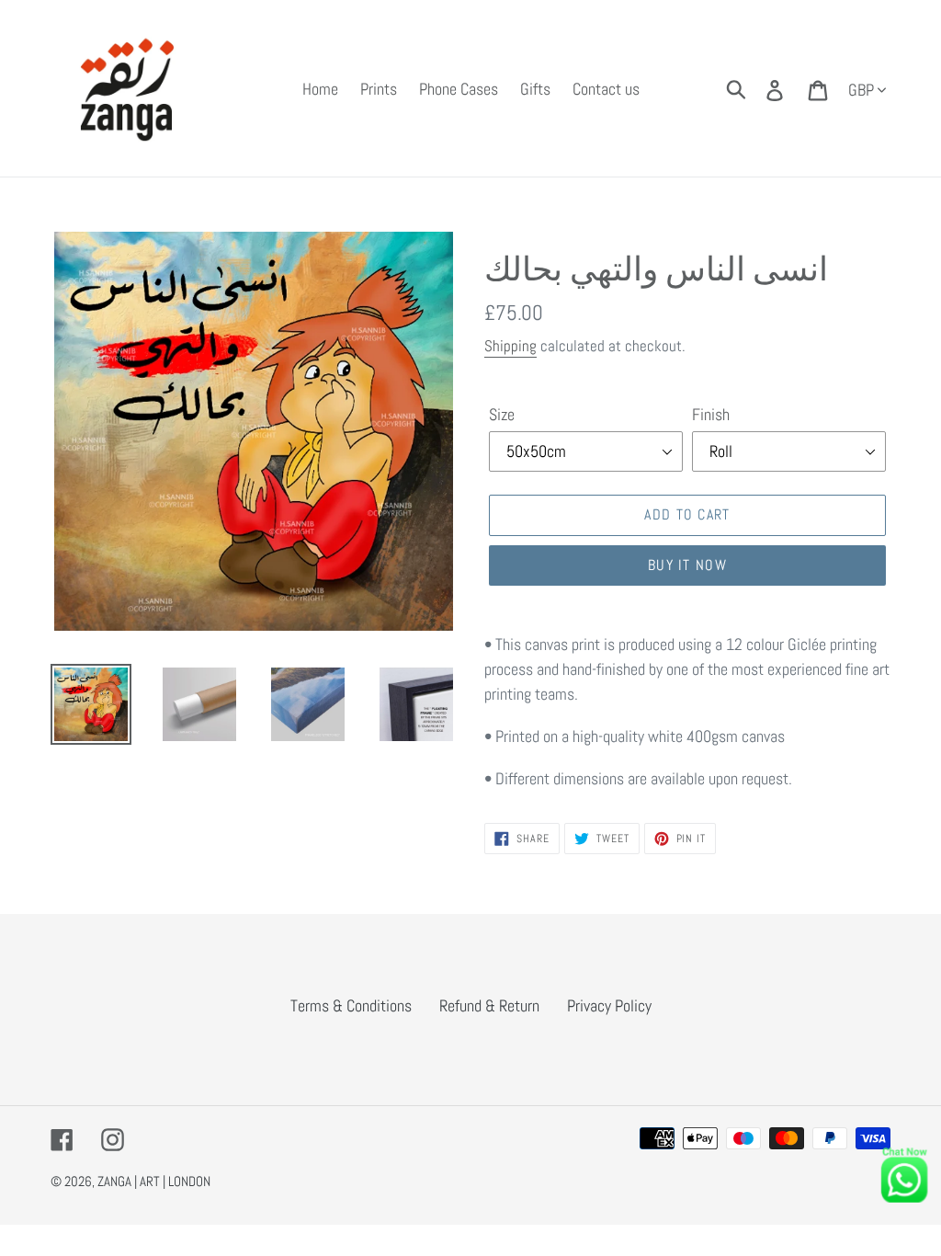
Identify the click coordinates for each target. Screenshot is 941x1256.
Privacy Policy (609, 1005)
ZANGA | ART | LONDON (153, 1181)
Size (502, 414)
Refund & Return (489, 1005)
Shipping (510, 346)
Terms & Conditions (351, 1005)
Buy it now (687, 565)
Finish (711, 414)
